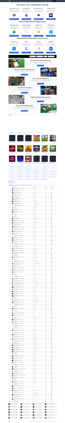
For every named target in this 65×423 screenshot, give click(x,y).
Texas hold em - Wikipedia (17, 196)
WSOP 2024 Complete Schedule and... (18, 304)
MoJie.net (38, 41)
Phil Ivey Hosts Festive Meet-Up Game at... (19, 308)
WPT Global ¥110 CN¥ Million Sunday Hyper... (19, 368)
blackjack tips (34, 360)
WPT (14, 315)
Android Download (14, 25)
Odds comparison (44, 174)
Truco (20, 142)
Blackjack (36, 166)
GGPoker (15, 240)
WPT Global (15, 193)
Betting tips (36, 174)
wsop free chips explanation (17, 283)
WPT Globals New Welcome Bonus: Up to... (19, 351)
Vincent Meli (15, 279)
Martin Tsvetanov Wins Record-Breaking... (19, 222)
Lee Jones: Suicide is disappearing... (18, 390)
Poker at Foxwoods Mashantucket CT (18, 276)
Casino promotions (53, 174)
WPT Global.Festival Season (17, 264)
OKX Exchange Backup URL (51, 25)
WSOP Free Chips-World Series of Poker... (19, 392)
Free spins (12, 176)
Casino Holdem (28, 163)
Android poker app (16, 350)
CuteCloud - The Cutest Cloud (14, 41)
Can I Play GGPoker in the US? (17, 239)
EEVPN (26, 41)
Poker (53, 166)
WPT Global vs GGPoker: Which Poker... (18, 295)
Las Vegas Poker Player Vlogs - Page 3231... (19, 336)
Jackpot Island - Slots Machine (53, 163)
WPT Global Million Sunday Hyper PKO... (19, 377)
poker (14, 399)
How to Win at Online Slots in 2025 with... (19, 190)
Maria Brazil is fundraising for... (18, 233)
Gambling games (20, 166)
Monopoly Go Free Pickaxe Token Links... (19, 325)
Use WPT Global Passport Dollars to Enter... (19, 269)
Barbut (12, 163)
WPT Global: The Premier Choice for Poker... (19, 334)
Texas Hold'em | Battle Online (26, 8)
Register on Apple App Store (26, 25)
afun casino (12, 179)
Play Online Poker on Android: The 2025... (19, 349)
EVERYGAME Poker (35, 261)
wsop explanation (35, 347)
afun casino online (45, 179)
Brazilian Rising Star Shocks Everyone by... (19, 312)
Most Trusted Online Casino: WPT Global (19, 366)
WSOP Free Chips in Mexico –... (18, 347)
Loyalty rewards (36, 176)
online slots (34, 190)
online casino (15, 339)
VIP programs (20, 171)
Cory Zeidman (15, 373)
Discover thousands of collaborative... (18, 205)
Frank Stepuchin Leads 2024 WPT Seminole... (19, 267)
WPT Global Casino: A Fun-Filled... (18, 209)
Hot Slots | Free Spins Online (38, 8)
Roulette (44, 166)
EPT (14, 313)
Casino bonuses (12, 171)
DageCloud (50, 41)
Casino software (28, 176)
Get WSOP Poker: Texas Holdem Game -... (19, 194)
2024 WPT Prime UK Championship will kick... (19, 263)
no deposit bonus (35, 291)
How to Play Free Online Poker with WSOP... (19, 340)
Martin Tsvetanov (16, 223)
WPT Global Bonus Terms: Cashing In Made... (19, 293)
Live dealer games (20, 169)
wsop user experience (16, 285)
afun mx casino (28, 179)
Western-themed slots (16, 395)
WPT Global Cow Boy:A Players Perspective (19, 394)
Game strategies (12, 174)
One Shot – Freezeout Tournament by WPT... (19, 250)
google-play (15, 254)
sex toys (34, 362)
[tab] (11, 133)
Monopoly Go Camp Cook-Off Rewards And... (19, 332)
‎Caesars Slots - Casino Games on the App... (19, 235)
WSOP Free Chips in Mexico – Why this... (19, 282)
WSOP (14, 272)
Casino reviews (53, 171)
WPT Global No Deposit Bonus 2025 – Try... (19, 291)
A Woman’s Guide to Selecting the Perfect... (19, 362)
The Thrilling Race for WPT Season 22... (19, 248)
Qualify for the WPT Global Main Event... (19, 319)
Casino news (45, 176)
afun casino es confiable (20, 179)
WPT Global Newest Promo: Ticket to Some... (19, 226)
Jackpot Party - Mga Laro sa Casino (45, 163)
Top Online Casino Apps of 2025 (18, 218)
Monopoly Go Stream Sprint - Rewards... (19, 364)
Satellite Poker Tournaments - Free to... (19, 246)
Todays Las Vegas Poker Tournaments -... (19, 252)
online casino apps (35, 218)
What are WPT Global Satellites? (18, 192)
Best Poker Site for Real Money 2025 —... (19, 237)
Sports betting (36, 169)
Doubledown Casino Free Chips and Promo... (19, 383)
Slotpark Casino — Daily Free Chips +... (19, 396)
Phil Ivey (15, 309)
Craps (53, 169)
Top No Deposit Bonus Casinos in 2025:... (19, 203)
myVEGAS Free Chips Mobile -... (18, 224)
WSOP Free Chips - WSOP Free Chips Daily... (19, 381)
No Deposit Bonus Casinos (36, 203)
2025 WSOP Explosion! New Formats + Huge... (19, 375)
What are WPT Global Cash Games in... (19, 211)
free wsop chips (35, 188)
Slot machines (28, 166)
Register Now (39, 25)
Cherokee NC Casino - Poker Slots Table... (19, 323)
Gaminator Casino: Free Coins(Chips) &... (19, 289)
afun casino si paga (36, 179)
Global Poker (15, 201)
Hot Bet (28, 142)
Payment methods (20, 176)
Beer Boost (36, 142)
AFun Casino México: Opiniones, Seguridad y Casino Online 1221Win (42, 421)
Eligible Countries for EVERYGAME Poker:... (19, 261)
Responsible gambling (37, 171)
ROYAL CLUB (36, 163)
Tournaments (20, 174)
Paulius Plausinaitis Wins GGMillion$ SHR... (19, 398)
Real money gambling (53, 176)
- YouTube (15, 207)
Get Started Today (40, 65)
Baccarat (20, 163)
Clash (53, 142)
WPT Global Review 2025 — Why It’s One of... (19, 220)
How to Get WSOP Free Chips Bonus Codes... (19, 321)
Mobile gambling (28, 171)
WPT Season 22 (35, 248)
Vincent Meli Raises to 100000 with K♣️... (19, 278)
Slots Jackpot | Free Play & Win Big (14, 8)
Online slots (45, 169)
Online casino (12, 166)
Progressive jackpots (28, 169)
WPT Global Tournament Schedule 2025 (19, 355)
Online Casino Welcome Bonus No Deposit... (19, 338)
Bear (44, 142)
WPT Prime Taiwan (16, 257)
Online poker (28, 174)
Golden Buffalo (12, 142)
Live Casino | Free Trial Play (51, 8)
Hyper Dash (15, 330)
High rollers (45, 171)
